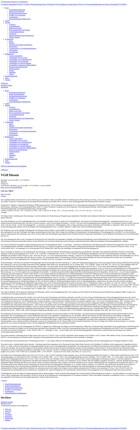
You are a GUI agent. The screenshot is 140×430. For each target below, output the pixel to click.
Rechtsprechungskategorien (18, 13)
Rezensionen (13, 46)
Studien (11, 70)
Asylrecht (12, 24)
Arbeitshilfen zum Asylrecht (18, 58)
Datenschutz (9, 418)
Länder (7, 21)
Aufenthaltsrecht (14, 26)
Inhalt (11, 41)
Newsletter (8, 415)
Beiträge (11, 43)
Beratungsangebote (11, 76)
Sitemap (7, 420)
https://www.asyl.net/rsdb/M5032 (11, 187)
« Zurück (4, 380)
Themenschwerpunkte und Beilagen (20, 45)
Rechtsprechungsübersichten (18, 67)
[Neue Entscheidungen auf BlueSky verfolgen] (70, 83)
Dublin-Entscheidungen (16, 11)
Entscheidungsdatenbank (17, 10)
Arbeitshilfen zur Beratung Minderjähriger (22, 65)
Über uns (8, 409)
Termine (7, 80)
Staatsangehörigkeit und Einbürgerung (21, 35)
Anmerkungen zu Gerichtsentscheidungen (22, 48)
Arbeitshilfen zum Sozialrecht (18, 61)
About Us (8, 411)
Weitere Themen (14, 37)
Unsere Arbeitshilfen (15, 56)
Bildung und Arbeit (15, 28)
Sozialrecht (12, 34)
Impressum (8, 416)
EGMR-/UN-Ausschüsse (17, 15)
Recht (7, 8)
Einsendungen (13, 52)
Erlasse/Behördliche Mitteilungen (20, 19)
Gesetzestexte (13, 17)
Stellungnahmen (14, 69)
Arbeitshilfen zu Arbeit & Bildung (20, 63)
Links (7, 78)
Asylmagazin (9, 39)
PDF (2, 194)
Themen (7, 22)
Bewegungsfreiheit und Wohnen (19, 30)
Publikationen (9, 54)
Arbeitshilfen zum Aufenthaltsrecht (20, 59)
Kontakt (7, 413)
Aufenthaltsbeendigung (16, 32)
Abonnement (13, 50)
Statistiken (12, 72)
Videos (11, 74)
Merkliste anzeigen (7, 402)
